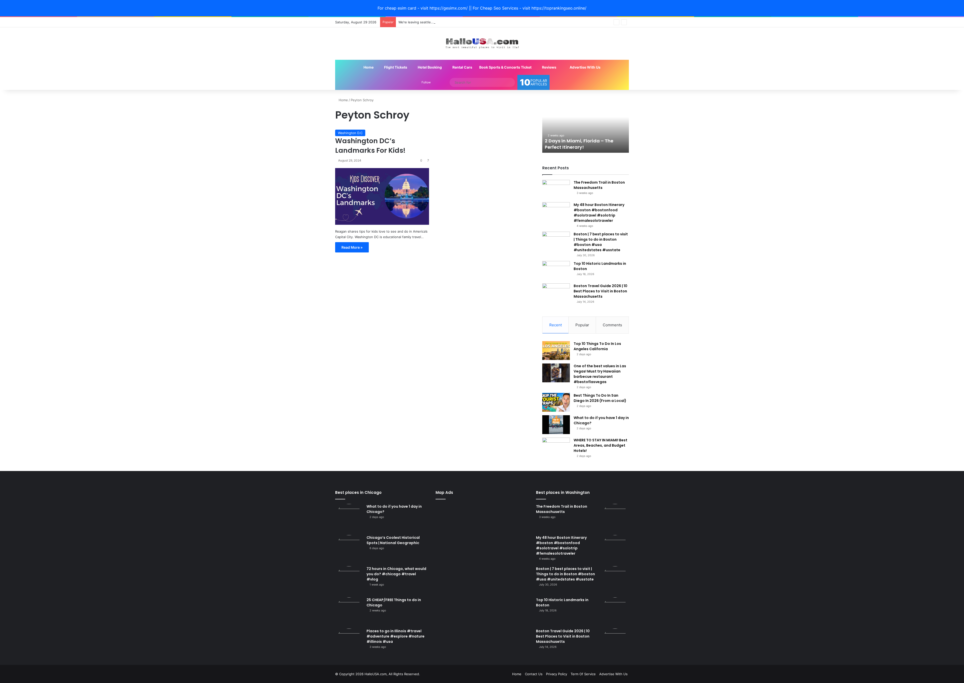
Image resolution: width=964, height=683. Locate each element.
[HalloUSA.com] (482, 43)
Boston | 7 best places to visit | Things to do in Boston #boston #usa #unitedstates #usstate (601, 242)
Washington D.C (350, 133)
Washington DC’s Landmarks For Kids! (370, 145)
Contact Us (534, 674)
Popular (582, 325)
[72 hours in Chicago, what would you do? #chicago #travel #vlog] (349, 580)
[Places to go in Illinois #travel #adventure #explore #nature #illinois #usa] (349, 642)
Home (368, 67)
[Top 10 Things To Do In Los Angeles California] (556, 350)
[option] (585, 125)
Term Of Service (583, 674)
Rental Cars (462, 67)
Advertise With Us (584, 67)
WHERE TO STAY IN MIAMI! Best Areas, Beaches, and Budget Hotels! (600, 445)
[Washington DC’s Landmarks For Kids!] (382, 196)
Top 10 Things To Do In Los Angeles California (597, 346)
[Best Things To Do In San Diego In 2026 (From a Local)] (556, 402)
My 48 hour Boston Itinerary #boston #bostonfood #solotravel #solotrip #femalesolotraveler (599, 212)
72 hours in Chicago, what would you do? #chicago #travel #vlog (396, 574)
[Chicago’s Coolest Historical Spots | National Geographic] (349, 549)
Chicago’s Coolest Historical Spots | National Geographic (393, 540)
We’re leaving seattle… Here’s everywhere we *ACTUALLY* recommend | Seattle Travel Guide (472, 22)
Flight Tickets (395, 67)
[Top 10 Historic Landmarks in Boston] (556, 270)
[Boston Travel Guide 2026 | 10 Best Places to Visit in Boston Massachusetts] (556, 292)
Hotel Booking (429, 67)
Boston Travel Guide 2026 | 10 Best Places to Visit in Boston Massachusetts (600, 291)
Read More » (352, 247)
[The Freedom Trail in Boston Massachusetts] (556, 189)
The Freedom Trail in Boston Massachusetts (599, 185)
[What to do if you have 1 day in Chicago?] (556, 424)
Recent (555, 325)
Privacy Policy (556, 674)
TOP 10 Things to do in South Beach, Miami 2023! (577, 144)
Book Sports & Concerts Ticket (505, 67)
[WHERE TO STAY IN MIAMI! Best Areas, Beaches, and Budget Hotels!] (556, 447)
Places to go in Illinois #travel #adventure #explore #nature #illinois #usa (396, 636)
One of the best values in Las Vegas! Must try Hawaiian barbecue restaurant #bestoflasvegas (600, 373)
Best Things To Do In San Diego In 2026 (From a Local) (600, 398)
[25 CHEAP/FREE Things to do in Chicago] (349, 611)
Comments (612, 325)
